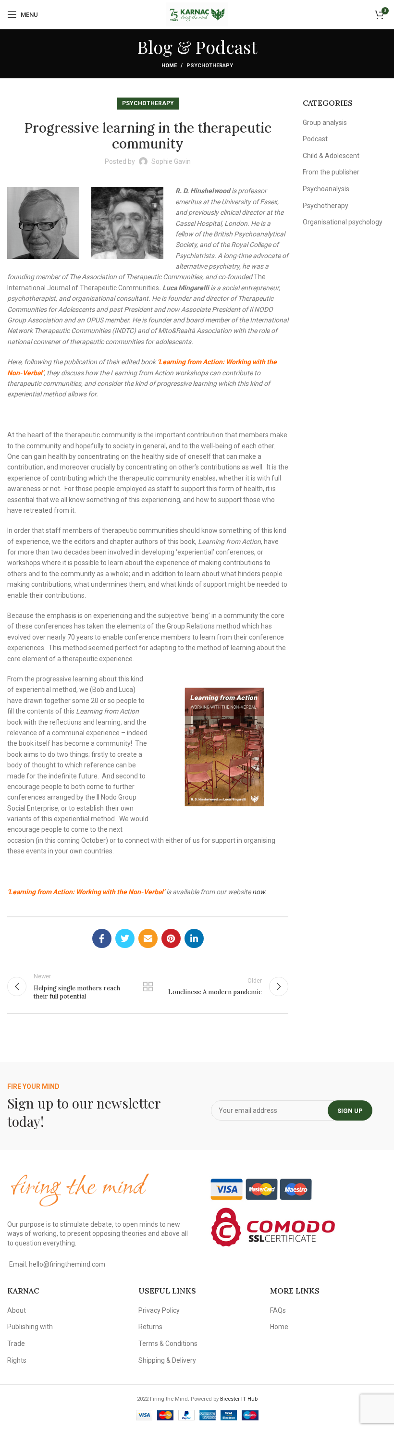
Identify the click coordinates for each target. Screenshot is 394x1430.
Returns (150, 1327)
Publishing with (30, 1327)
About (16, 1310)
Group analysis (325, 122)
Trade (16, 1343)
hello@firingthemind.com (67, 1264)
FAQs (278, 1310)
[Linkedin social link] (194, 938)
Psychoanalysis (326, 189)
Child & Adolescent (331, 156)
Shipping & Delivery (167, 1360)
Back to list (148, 986)
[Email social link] (148, 938)
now (258, 892)
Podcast (315, 139)
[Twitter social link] (125, 938)
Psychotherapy (209, 65)
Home (169, 65)
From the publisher (331, 172)
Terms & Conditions (167, 1343)
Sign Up (350, 1110)
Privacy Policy (159, 1310)
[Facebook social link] (101, 938)
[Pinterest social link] (171, 938)
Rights (16, 1360)
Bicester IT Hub (239, 1399)
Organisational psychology (342, 222)
